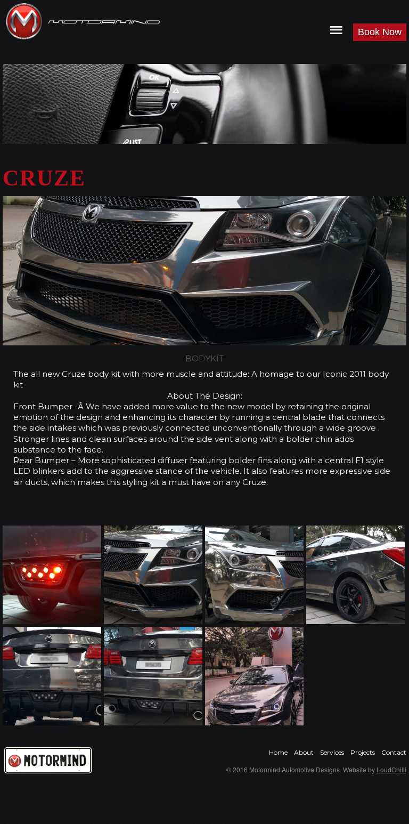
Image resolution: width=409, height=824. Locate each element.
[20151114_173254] (254, 575)
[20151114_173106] (355, 575)
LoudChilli (391, 769)
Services (332, 752)
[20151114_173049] (52, 676)
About (304, 752)
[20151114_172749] (254, 676)
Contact (393, 752)
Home (278, 752)
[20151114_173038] (153, 676)
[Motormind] (24, 21)
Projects (362, 752)
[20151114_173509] (153, 575)
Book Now (380, 32)
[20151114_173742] (52, 575)
